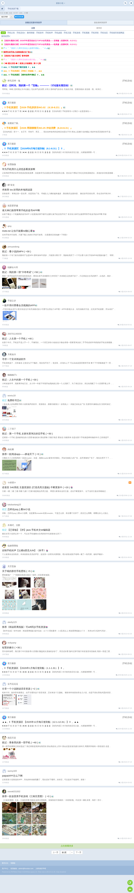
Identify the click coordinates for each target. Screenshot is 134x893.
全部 (33, 28)
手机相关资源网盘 (117, 33)
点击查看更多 (67, 846)
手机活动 (21, 33)
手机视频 (85, 33)
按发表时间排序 (100, 22)
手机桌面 (58, 33)
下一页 (78, 852)
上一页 (55, 852)
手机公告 (11, 33)
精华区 (99, 28)
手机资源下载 (13, 9)
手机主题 (67, 33)
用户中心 (5, 868)
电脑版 (13, 863)
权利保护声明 (41, 868)
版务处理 (5, 36)
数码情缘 (30, 33)
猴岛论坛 (5, 863)
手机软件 (40, 33)
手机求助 (95, 33)
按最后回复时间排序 (33, 22)
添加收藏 (20, 17)
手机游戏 (76, 33)
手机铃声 (49, 33)
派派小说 (60, 3)
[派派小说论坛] (2, 8)
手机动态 (104, 33)
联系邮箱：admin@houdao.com (22, 868)
